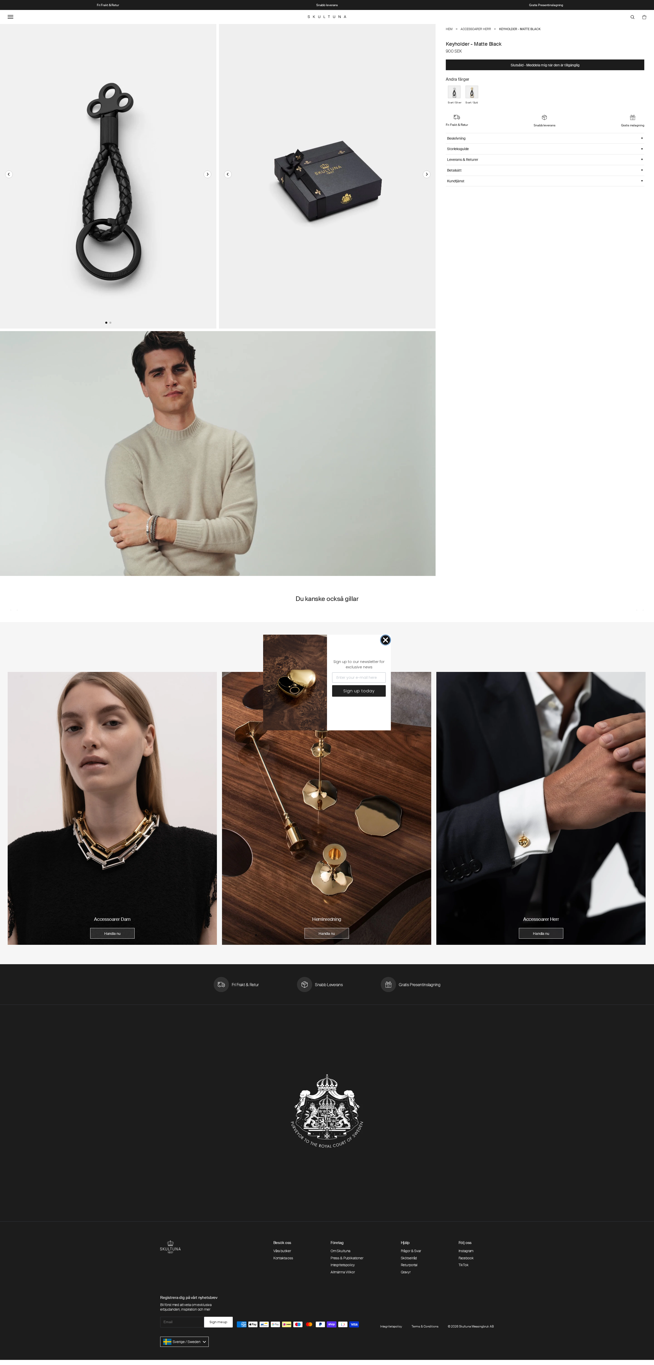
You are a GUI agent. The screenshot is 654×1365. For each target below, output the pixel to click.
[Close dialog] (385, 640)
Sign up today (359, 691)
